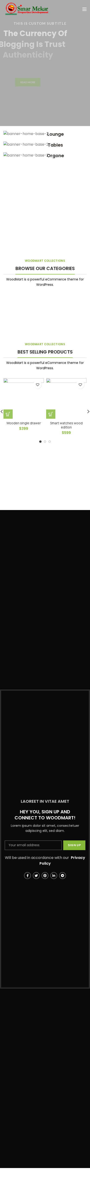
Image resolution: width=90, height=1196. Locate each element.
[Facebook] (27, 875)
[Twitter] (36, 875)
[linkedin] (53, 875)
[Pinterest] (45, 875)
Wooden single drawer (23, 423)
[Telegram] (62, 875)
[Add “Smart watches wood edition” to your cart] (50, 414)
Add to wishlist (37, 385)
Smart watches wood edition (66, 425)
